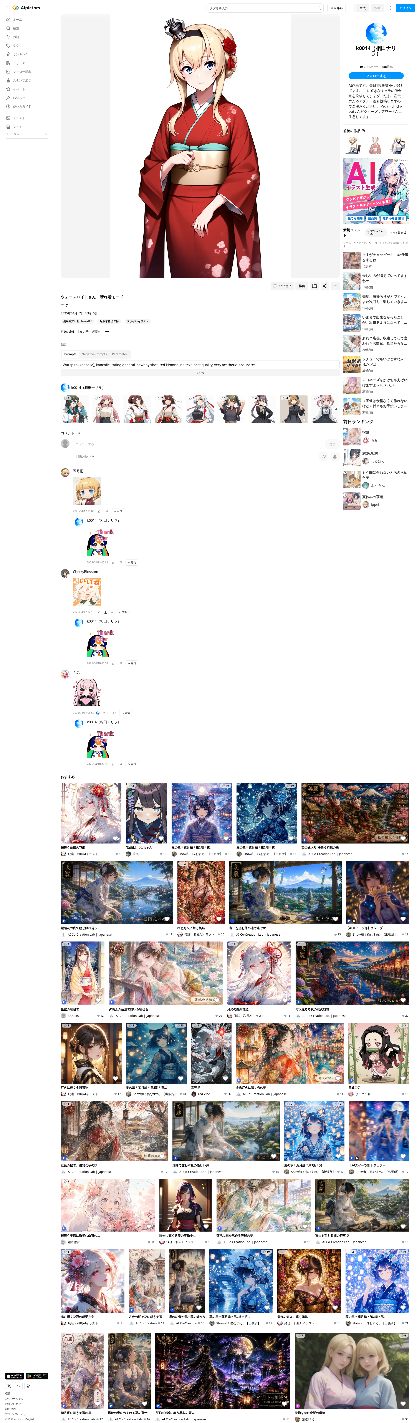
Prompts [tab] (70, 354)
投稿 (377, 8)
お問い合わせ (13, 1404)
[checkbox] (74, 456)
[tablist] (96, 354)
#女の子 (83, 331)
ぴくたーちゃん (14, 1398)
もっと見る (396, 232)
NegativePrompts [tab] (94, 354)
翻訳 (63, 344)
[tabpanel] (200, 368)
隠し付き (83, 456)
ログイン (406, 8)
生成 (363, 8)
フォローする (376, 75)
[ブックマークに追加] (314, 286)
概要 (7, 1393)
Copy (200, 373)
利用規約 (10, 1409)
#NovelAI (67, 331)
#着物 (96, 331)
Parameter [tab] (119, 354)
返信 (119, 511)
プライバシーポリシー (18, 1414)
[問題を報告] (107, 511)
